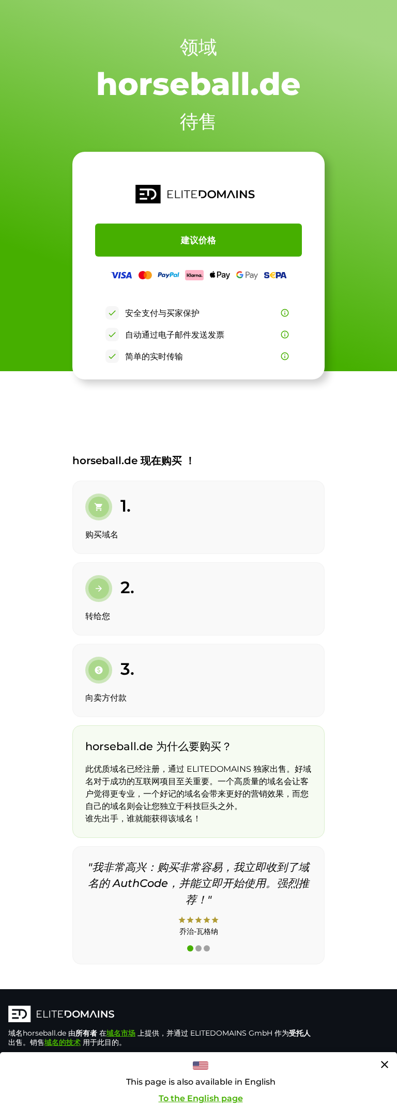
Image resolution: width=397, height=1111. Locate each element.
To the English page (201, 1098)
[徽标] (163, 1015)
